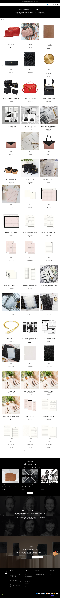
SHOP (18, 4)
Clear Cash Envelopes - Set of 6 (11, 313)
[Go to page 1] (24, 450)
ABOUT (41, 4)
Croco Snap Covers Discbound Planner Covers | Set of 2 (30, 70)
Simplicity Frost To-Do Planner (49, 391)
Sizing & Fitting (27, 578)
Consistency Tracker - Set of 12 (30, 416)
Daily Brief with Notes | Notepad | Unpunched (30, 232)
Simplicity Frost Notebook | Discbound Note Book (11, 416)
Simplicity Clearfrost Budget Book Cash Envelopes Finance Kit (49, 286)
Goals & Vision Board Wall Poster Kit (49, 338)
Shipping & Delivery (28, 576)
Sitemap (26, 586)
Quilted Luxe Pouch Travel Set (30, 179)
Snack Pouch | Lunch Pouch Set (11, 179)
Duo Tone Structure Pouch (11, 152)
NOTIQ (11, 41)
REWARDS (36, 4)
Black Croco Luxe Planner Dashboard (49, 364)
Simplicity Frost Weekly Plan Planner (30, 391)
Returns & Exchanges (28, 574)
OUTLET (22, 4)
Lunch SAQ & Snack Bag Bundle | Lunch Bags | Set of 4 (11, 99)
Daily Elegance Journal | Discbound (48, 179)
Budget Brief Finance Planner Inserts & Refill (30, 285)
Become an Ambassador (54, 574)
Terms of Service (27, 583)
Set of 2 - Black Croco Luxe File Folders (49, 313)
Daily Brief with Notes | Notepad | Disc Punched (48, 232)
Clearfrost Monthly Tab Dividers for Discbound (11, 364)
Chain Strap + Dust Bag (11, 338)
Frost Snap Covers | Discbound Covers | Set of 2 (30, 364)
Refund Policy (27, 579)
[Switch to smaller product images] (3, 19)
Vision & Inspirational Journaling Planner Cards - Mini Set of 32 (30, 339)
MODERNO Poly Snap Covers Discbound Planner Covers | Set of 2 (49, 44)
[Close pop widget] (57, 551)
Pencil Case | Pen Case (11, 70)
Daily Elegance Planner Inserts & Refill (30, 152)
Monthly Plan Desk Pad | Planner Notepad (11, 232)
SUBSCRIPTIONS (29, 4)
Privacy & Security (28, 581)
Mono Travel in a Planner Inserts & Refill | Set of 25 (49, 126)
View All (30, 492)
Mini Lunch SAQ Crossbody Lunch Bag (30, 98)
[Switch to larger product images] (1, 19)
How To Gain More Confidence (10, 487)
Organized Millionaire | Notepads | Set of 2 (11, 285)
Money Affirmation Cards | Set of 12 (30, 126)
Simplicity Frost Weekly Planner (11, 391)
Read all (3, 489)
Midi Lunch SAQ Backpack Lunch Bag (49, 98)
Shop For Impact (30, 521)
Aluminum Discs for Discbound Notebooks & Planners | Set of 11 (49, 71)
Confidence (4, 484)
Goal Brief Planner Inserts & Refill (49, 416)
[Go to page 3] (35, 450)
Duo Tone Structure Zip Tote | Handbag (49, 152)
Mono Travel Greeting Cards (11, 126)
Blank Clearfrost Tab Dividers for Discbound (30, 313)
